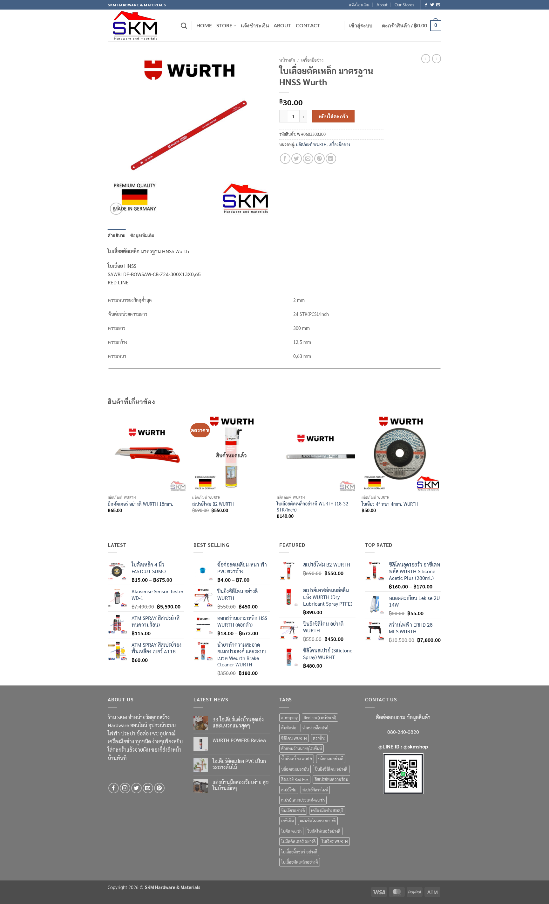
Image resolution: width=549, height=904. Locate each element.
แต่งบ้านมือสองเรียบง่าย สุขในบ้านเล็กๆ (241, 785)
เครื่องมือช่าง (312, 60)
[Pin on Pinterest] (319, 158)
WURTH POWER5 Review (239, 740)
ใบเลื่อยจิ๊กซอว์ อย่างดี (299, 851)
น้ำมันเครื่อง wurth (296, 758)
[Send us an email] (438, 5)
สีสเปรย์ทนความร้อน (331, 779)
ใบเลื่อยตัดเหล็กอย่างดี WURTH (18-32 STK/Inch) (312, 506)
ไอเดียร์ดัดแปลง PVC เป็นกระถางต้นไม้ (239, 764)
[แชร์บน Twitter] (296, 158)
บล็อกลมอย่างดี (330, 758)
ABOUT (282, 25)
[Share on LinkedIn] (331, 158)
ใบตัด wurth (291, 831)
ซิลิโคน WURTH (294, 738)
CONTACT (308, 25)
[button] (360, 25)
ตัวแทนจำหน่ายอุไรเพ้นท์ (301, 748)
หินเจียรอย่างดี (293, 810)
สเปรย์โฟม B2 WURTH (213, 504)
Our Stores (404, 4)
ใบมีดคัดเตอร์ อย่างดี (298, 841)
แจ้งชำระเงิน (255, 25)
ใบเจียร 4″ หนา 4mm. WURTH (390, 504)
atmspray (289, 717)
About (382, 4)
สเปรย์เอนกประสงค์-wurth (303, 800)
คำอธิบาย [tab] (117, 235)
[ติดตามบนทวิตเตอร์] (432, 5)
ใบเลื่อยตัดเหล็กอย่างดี (299, 862)
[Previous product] (436, 58)
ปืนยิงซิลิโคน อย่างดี (331, 769)
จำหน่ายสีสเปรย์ (315, 727)
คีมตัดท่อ (288, 727)
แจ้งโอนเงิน (359, 4)
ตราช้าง (319, 738)
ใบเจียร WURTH (335, 841)
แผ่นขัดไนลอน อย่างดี (318, 820)
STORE (224, 25)
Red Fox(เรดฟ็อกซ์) (320, 717)
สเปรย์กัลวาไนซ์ (315, 789)
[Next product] (425, 58)
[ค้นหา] (184, 25)
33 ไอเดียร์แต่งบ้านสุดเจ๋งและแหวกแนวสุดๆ (238, 722)
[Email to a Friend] (308, 158)
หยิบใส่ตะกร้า (334, 116)
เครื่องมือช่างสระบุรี (327, 810)
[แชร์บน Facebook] (285, 158)
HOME (204, 25)
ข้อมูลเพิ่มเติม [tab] (142, 235)
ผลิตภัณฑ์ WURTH (311, 144)
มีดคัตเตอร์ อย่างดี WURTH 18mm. (140, 504)
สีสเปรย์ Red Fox (294, 779)
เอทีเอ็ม (287, 820)
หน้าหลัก (287, 60)
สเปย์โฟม (288, 789)
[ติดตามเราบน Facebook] (426, 5)
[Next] (439, 471)
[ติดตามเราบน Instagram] (125, 788)
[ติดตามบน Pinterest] (159, 788)
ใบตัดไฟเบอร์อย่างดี (324, 831)
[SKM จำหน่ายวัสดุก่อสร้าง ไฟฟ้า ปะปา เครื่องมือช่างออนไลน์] (139, 25)
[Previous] (108, 471)
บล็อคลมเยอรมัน (295, 769)
